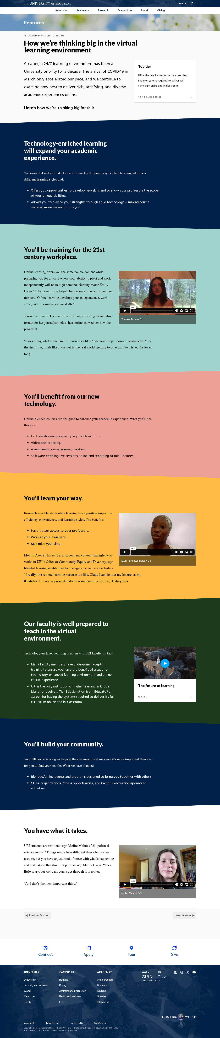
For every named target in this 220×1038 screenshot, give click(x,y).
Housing (63, 980)
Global (27, 991)
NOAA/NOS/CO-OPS (153, 981)
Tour (131, 955)
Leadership (30, 980)
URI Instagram (182, 972)
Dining (62, 985)
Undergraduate (105, 980)
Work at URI (29, 1023)
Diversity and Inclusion (36, 985)
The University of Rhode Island (38, 36)
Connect (45, 955)
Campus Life (125, 11)
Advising (101, 991)
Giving (161, 11)
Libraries (101, 997)
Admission (61, 11)
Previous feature (38, 915)
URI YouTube (194, 972)
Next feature (183, 915)
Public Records (53, 1023)
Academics (82, 11)
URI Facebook (176, 972)
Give (174, 955)
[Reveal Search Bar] (192, 3)
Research (103, 11)
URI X (188, 972)
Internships (103, 1002)
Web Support (100, 1023)
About (144, 11)
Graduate (102, 985)
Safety (27, 1002)
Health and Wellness (70, 997)
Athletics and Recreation (72, 991)
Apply (89, 955)
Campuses (29, 997)
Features (34, 22)
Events (63, 1002)
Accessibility (77, 1023)
